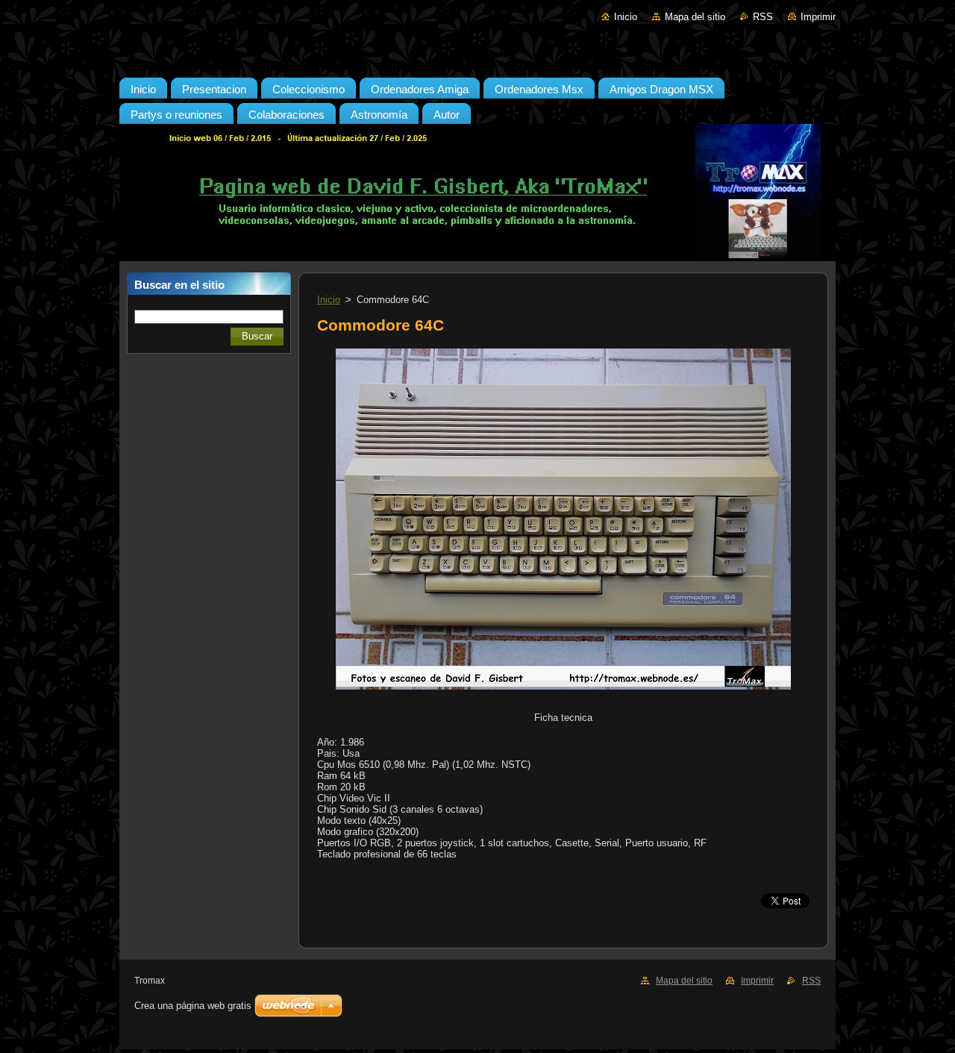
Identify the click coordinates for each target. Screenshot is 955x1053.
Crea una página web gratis (192, 1005)
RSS (763, 16)
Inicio (625, 16)
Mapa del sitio (695, 16)
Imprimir (818, 16)
